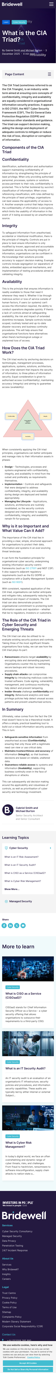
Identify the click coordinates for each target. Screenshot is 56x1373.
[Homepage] (12, 4)
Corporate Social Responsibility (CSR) (22, 1326)
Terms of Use (9, 1307)
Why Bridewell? (10, 1269)
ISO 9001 (17, 582)
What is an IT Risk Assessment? (21, 856)
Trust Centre (9, 1293)
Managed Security (20, 901)
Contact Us (8, 1334)
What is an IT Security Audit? (20, 864)
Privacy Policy (9, 1297)
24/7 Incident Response (15, 1250)
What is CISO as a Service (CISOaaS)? (25, 873)
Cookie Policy (9, 1302)
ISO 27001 (31, 568)
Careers (6, 1278)
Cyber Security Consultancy (17, 1231)
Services (6, 1264)
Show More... (12, 889)
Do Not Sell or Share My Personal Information (28, 1369)
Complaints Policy (12, 1316)
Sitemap (6, 1312)
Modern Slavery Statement (16, 1321)
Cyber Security (18, 847)
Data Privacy (9, 1240)
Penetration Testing (12, 1245)
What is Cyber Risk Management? (22, 881)
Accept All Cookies (28, 1363)
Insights (6, 1274)
